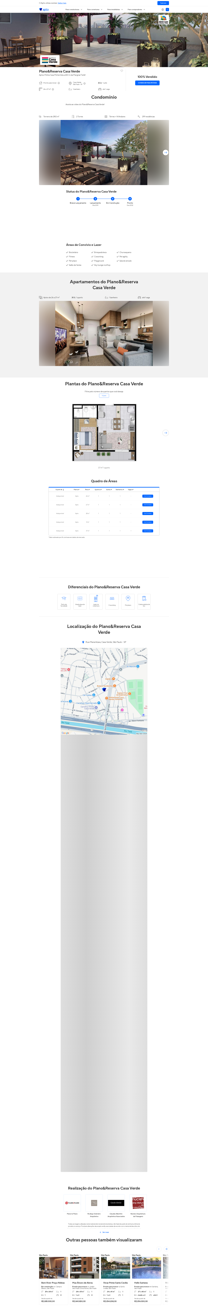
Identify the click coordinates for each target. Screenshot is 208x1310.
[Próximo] (165, 152)
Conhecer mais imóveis (147, 83)
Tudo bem (163, 3)
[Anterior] (159, 1249)
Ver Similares (147, 496)
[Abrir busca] (167, 9)
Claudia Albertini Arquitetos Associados (116, 1215)
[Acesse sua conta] (162, 9)
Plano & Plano (72, 1214)
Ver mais (105, 1232)
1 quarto (104, 396)
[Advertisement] (104, 223)
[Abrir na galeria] (166, 182)
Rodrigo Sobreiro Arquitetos (94, 1215)
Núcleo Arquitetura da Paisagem (138, 1215)
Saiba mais (62, 3)
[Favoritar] (121, 70)
